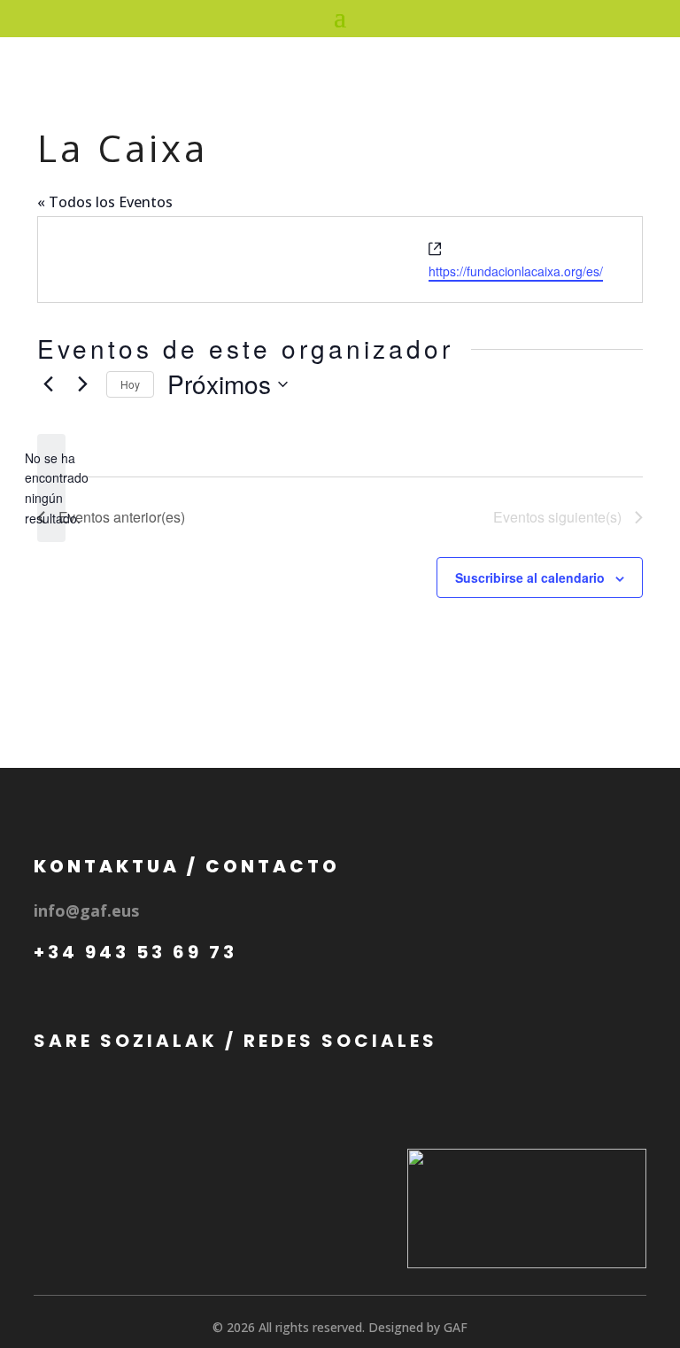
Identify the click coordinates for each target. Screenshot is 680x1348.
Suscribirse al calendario (530, 577)
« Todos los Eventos (105, 202)
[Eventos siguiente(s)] (82, 384)
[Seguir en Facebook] (56, 1093)
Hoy (130, 383)
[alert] (51, 488)
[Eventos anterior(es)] (47, 384)
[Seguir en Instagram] (107, 1093)
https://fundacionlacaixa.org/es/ (516, 271)
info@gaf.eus (86, 910)
